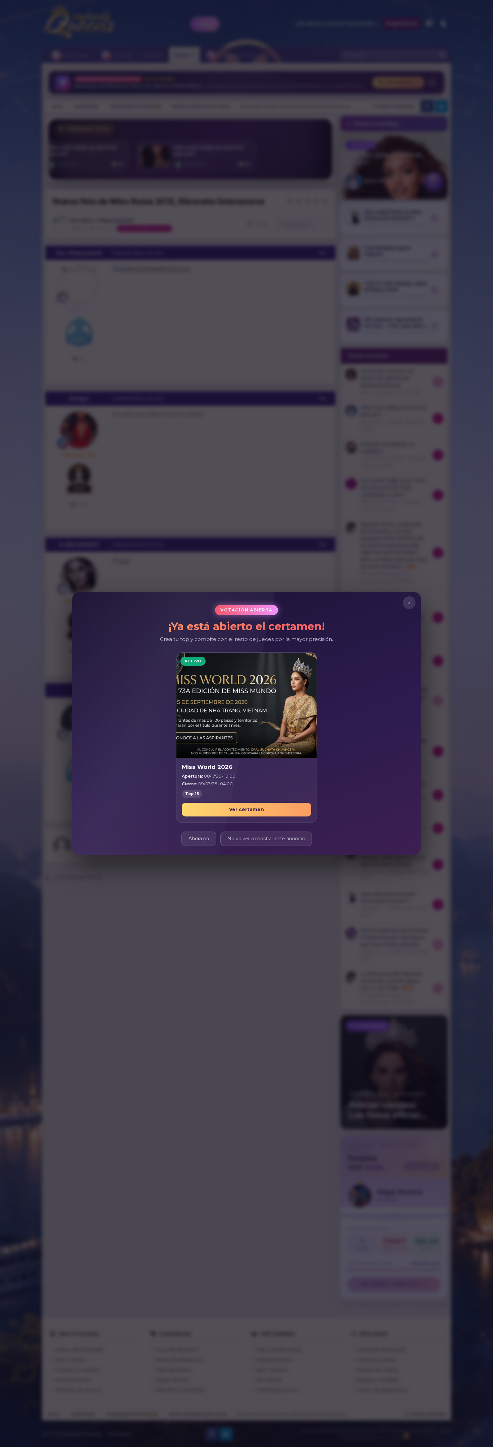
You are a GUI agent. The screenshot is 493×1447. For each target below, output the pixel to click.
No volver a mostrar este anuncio (266, 839)
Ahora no (198, 839)
